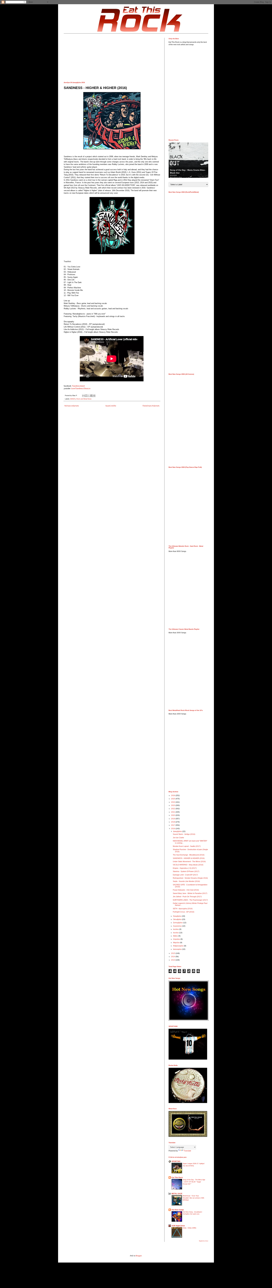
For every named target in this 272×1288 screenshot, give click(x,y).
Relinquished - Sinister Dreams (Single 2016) (190, 878)
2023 (173, 805)
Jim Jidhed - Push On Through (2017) (187, 897)
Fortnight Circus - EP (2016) (183, 912)
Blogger (139, 1256)
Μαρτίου (176, 943)
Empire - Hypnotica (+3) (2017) (185, 868)
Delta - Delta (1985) (189, 1228)
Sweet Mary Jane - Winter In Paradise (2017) (190, 893)
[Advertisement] (112, 57)
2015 (173, 953)
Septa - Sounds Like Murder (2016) (186, 881)
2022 (173, 809)
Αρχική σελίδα (110, 406)
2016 (173, 829)
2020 (173, 815)
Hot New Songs (178, 1210)
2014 (173, 957)
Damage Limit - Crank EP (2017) (185, 875)
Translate (187, 1151)
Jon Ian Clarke (178, 838)
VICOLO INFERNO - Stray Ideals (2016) (188, 865)
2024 (173, 802)
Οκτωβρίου (177, 919)
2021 (173, 812)
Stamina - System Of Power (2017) (186, 871)
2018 (173, 822)
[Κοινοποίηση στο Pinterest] (94, 395)
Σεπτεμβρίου (178, 923)
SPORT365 (176, 1161)
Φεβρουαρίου (178, 946)
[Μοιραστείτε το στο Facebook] (91, 395)
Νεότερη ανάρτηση (71, 406)
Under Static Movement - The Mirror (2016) (189, 862)
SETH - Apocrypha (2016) (183, 909)
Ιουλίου (176, 929)
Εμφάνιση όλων (203, 1241)
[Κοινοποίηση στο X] (88, 395)
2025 (173, 799)
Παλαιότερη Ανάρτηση (151, 406)
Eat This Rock (177, 1178)
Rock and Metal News (84, 399)
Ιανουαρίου (177, 949)
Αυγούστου (177, 926)
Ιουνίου (176, 933)
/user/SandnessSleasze (80, 388)
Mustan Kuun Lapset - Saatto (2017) (187, 846)
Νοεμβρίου (177, 916)
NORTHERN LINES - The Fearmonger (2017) (190, 900)
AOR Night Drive (178, 1226)
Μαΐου (175, 936)
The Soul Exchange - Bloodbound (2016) (188, 855)
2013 (173, 960)
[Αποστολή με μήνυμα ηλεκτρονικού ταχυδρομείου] (83, 395)
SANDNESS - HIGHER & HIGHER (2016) (189, 858)
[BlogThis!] (86, 395)
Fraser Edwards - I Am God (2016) (186, 890)
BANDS (73, 399)
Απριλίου (176, 939)
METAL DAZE (177, 1194)
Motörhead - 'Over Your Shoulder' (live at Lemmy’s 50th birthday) (193, 1198)
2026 (173, 795)
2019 (173, 819)
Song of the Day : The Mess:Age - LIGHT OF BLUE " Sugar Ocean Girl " (194, 1182)
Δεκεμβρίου (177, 831)
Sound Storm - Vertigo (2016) (184, 834)
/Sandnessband (78, 386)
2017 (173, 825)
